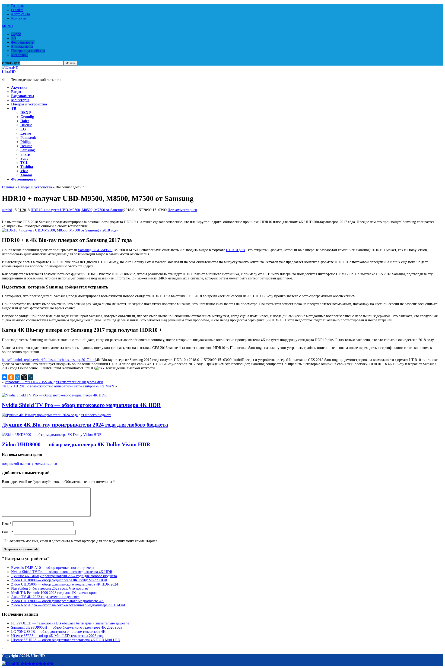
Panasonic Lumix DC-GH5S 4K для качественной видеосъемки (54, 382)
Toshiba (26, 167)
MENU (7, 26)
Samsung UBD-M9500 (95, 250)
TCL (24, 163)
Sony (24, 158)
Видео (16, 34)
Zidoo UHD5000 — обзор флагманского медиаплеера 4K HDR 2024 (64, 584)
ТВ (13, 38)
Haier (24, 121)
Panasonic (28, 137)
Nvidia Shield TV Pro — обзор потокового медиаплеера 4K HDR (81, 405)
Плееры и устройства (28, 51)
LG (23, 129)
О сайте (17, 10)
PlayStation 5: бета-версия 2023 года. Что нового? (50, 588)
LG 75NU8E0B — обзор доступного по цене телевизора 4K (58, 631)
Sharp (25, 154)
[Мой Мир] (17, 377)
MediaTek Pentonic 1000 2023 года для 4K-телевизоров (54, 593)
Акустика (19, 87)
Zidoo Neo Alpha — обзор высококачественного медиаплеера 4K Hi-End (68, 605)
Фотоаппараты (23, 42)
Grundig (27, 117)
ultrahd (7, 210)
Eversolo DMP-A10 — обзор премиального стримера (52, 568)
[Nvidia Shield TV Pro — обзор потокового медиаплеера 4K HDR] (54, 395)
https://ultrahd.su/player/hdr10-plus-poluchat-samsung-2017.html (49, 360)
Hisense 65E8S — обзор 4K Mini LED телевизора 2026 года (57, 636)
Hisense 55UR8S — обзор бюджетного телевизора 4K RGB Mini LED (65, 640)
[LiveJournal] (30, 377)
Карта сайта (20, 14)
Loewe (25, 133)
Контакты (19, 18)
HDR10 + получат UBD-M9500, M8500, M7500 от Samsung (77, 210)
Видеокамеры (22, 46)
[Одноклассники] (11, 377)
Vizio (24, 171)
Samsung (27, 150)
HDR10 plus (235, 250)
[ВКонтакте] (4, 377)
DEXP (25, 112)
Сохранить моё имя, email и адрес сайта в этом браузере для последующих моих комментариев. (82, 541)
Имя (6, 524)
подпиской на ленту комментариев (29, 463)
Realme (26, 146)
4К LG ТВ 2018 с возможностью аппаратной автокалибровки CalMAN (58, 386)
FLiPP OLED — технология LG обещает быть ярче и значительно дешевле (70, 623)
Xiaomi (26, 175)
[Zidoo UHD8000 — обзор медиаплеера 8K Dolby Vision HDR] (52, 435)
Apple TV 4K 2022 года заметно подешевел (45, 597)
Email (7, 532)
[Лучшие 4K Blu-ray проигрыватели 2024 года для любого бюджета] (56, 415)
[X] (24, 377)
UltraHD (9, 72)
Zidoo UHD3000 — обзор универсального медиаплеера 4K (57, 601)
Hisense (26, 125)
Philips (25, 142)
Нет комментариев (182, 210)
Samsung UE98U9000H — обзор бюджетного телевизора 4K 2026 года (66, 627)
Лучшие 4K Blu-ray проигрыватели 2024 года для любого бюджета (85, 425)
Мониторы (19, 55)
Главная (17, 6)
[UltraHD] (10, 68)
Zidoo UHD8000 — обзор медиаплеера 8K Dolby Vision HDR (76, 444)
